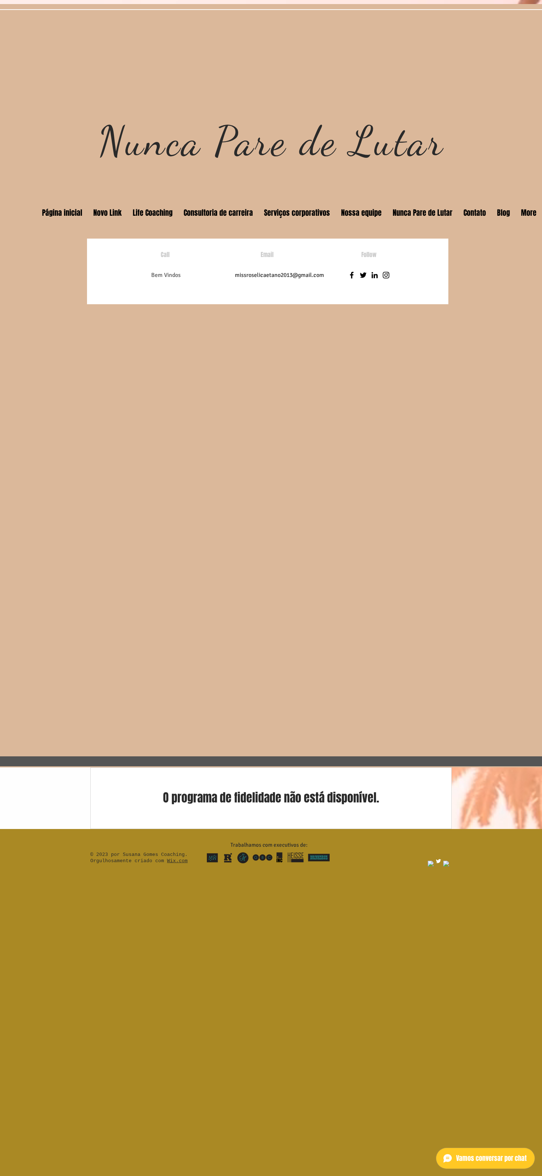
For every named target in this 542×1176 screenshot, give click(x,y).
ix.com (179, 861)
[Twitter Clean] (438, 861)
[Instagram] (386, 275)
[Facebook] (351, 275)
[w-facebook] (431, 864)
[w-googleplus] (446, 864)
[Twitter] (363, 275)
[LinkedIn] (374, 275)
